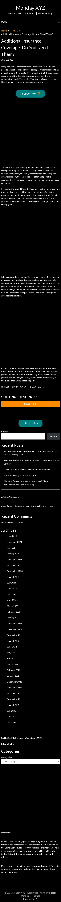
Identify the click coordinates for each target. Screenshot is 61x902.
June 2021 (12, 716)
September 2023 (15, 571)
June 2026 (12, 536)
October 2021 (13, 693)
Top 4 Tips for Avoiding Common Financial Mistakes (28, 469)
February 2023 (13, 612)
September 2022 (15, 635)
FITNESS (14, 30)
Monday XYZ (30, 7)
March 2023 (12, 606)
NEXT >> (30, 404)
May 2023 (11, 594)
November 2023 (14, 559)
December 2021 (14, 681)
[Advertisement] (30, 132)
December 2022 (14, 623)
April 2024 (12, 548)
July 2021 (11, 711)
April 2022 (12, 658)
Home (4, 30)
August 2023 (13, 577)
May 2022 (11, 652)
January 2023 (13, 617)
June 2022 (12, 646)
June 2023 (12, 588)
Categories (6, 757)
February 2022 (13, 670)
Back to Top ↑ (30, 899)
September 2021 (15, 699)
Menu (4, 22)
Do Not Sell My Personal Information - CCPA (21, 738)
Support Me (31, 93)
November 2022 (14, 629)
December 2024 (14, 542)
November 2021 (14, 687)
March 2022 (12, 664)
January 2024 (13, 553)
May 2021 (11, 722)
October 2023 (13, 565)
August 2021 (13, 705)
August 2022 (13, 641)
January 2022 (13, 676)
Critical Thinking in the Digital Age (20, 475)
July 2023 (11, 582)
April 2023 (12, 600)
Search (4, 431)
